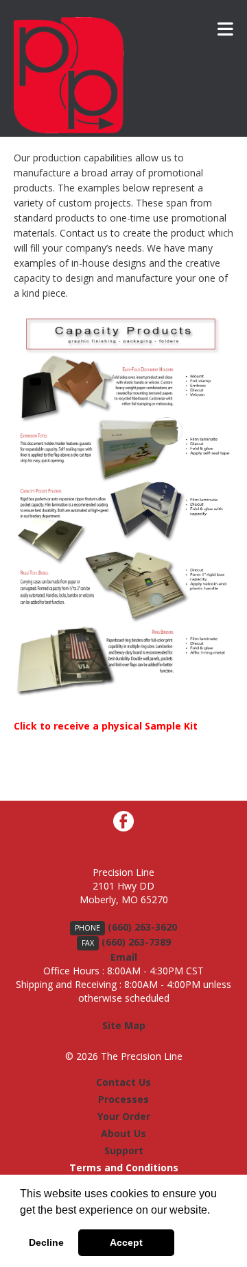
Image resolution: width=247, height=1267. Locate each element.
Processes (123, 1099)
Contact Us (123, 1082)
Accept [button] (126, 1242)
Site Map (123, 1025)
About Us (123, 1133)
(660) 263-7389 (136, 941)
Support (123, 1150)
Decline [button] (46, 1242)
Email (123, 956)
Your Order (123, 1116)
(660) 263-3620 (142, 926)
